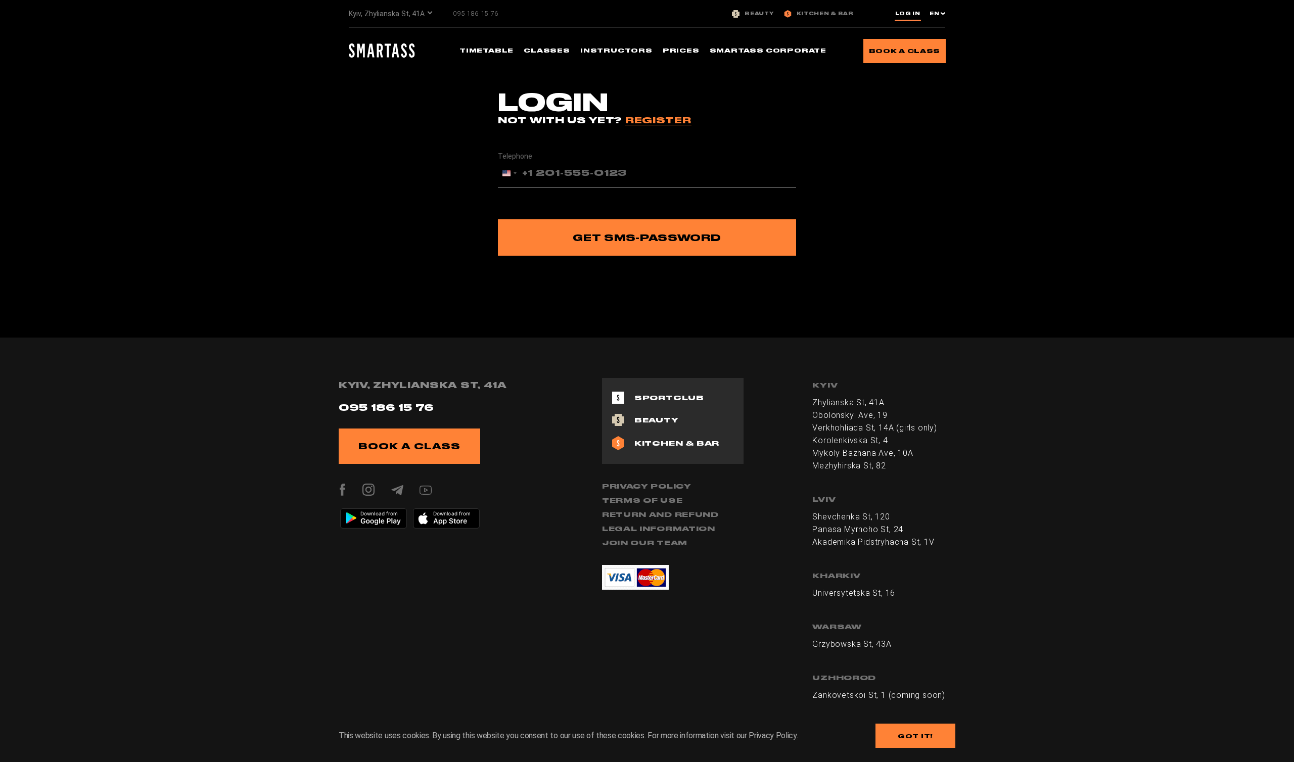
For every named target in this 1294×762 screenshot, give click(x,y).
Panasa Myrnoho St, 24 (857, 529)
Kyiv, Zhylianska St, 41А (387, 14)
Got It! (915, 736)
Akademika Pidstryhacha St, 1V (873, 542)
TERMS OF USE (642, 500)
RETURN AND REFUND (660, 514)
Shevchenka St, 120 (851, 516)
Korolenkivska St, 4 (850, 440)
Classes (547, 50)
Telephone (515, 156)
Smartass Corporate (768, 50)
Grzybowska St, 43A (851, 644)
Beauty (759, 13)
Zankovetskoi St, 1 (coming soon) (878, 695)
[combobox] (509, 173)
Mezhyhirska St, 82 (849, 465)
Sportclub (669, 398)
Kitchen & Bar (825, 13)
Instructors (616, 50)
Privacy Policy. (773, 735)
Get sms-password (647, 237)
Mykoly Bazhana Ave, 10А (862, 453)
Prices (681, 50)
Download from (379, 513)
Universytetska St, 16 (853, 593)
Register (658, 120)
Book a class (904, 50)
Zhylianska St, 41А (848, 402)
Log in (907, 13)
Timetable (486, 50)
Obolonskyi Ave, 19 (849, 415)
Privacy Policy (646, 486)
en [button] (935, 13)
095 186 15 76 (475, 13)
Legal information (658, 529)
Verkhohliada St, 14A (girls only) (874, 428)
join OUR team (644, 543)
